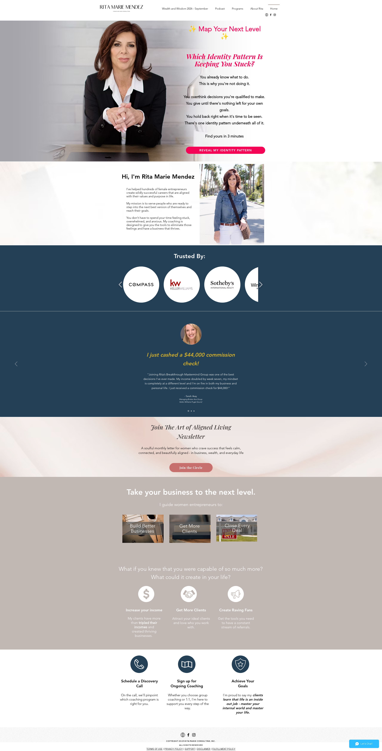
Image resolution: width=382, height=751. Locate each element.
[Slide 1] (191, 410)
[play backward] (120, 284)
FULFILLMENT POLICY (223, 749)
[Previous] (16, 364)
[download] (266, 14)
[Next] (366, 364)
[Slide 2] (188, 411)
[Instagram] (274, 14)
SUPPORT (190, 749)
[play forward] (260, 284)
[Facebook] (270, 14)
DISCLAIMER (204, 749)
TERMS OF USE (154, 749)
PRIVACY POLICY (173, 749)
